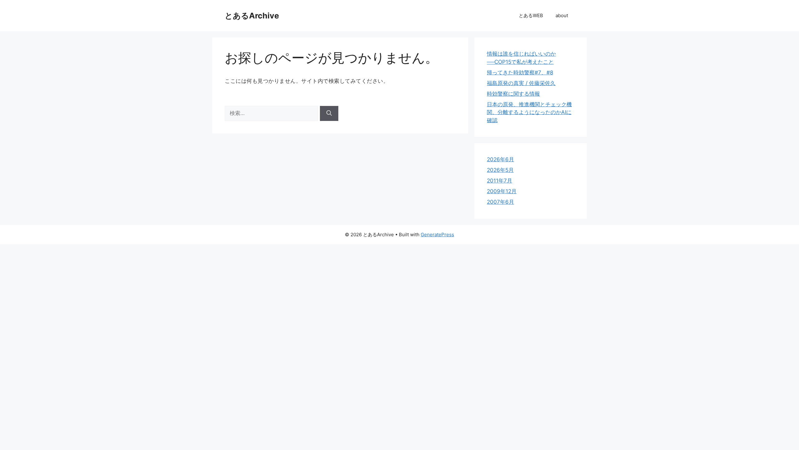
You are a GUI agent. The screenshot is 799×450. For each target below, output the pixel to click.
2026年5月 (500, 170)
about (562, 15)
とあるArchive (252, 15)
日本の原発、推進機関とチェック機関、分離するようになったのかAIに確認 (529, 112)
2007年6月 (500, 202)
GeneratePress (437, 235)
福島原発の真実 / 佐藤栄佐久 (521, 83)
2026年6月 (500, 159)
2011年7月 (499, 181)
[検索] (329, 113)
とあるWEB (531, 15)
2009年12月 (502, 191)
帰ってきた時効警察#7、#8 (520, 72)
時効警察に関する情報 (513, 94)
